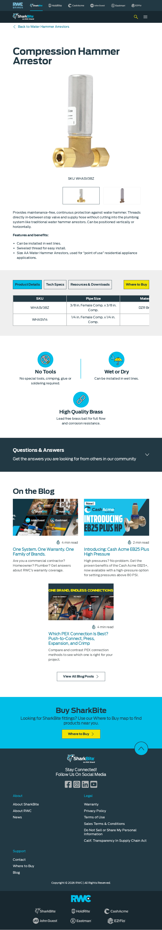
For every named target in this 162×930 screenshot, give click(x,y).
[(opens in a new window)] (55, 5)
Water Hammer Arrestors (43, 27)
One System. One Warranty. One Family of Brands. (43, 552)
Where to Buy (78, 734)
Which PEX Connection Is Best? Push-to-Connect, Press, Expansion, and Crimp (78, 639)
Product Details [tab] (27, 284)
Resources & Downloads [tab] (90, 284)
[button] (136, 284)
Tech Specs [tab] (55, 284)
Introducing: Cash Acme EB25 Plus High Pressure (116, 552)
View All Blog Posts (78, 676)
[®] (36, 5)
